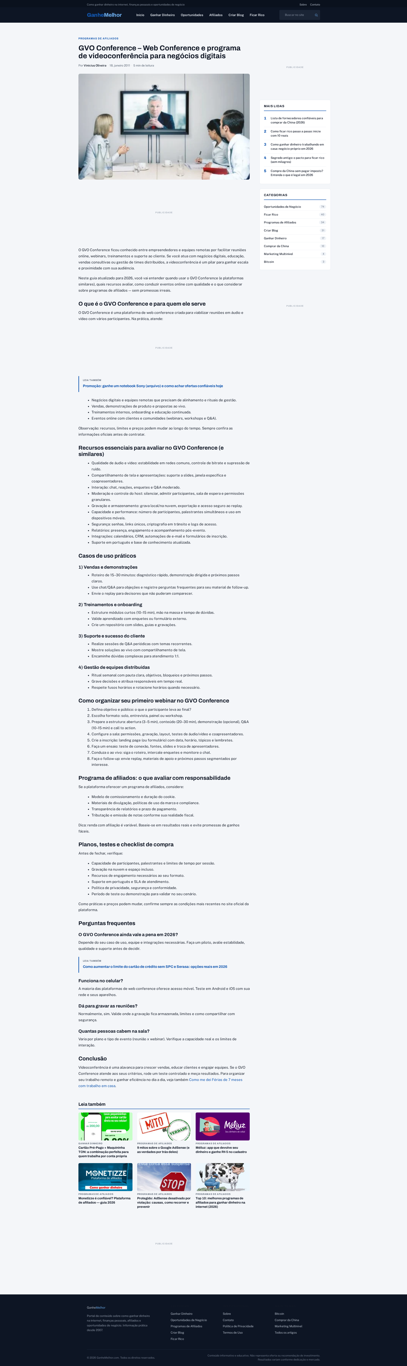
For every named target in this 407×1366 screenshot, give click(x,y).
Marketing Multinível (278, 254)
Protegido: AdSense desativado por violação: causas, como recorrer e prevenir (164, 1202)
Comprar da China (276, 246)
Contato (315, 4)
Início (140, 15)
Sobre (303, 4)
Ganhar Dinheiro (162, 15)
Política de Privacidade (238, 1326)
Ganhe (104, 15)
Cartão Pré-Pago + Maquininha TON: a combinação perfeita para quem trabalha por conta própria (103, 1152)
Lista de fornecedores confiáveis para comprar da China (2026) (297, 120)
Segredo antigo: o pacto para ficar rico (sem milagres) (297, 160)
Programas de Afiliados (98, 38)
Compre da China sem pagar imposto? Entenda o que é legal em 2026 (297, 173)
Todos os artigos (286, 1332)
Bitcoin (269, 261)
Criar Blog (236, 15)
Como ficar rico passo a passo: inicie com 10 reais (296, 133)
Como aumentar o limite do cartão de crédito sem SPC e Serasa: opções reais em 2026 (155, 967)
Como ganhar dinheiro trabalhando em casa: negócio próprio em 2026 (297, 146)
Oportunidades (192, 15)
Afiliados (216, 15)
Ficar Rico (257, 15)
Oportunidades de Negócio (282, 206)
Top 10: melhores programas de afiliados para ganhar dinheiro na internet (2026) (220, 1202)
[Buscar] (316, 15)
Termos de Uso (233, 1332)
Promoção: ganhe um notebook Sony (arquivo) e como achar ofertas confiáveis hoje (153, 386)
